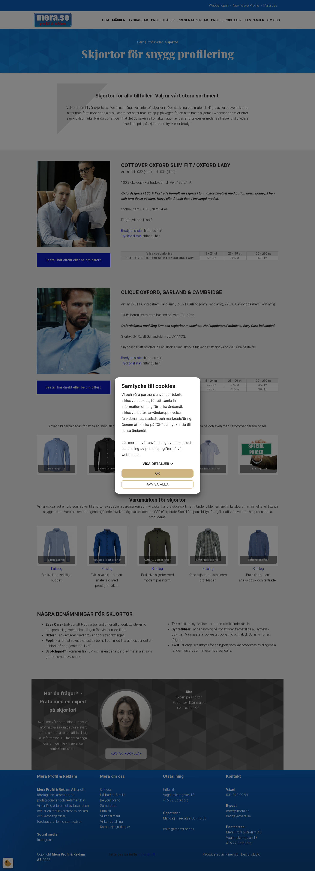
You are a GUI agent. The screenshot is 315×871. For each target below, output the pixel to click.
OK (157, 473)
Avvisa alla (158, 484)
